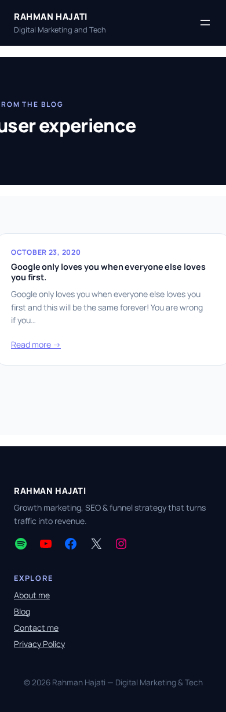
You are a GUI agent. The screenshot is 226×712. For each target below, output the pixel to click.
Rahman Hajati (51, 16)
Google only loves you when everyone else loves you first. (108, 272)
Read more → (36, 344)
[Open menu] (205, 23)
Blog (22, 611)
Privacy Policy (39, 643)
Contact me (36, 627)
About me (32, 595)
